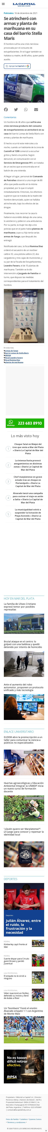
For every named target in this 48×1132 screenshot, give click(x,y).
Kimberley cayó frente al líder (15, 945)
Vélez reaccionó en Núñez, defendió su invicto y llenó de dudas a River (16, 996)
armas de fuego (11, 351)
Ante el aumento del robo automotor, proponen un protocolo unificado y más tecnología (23, 687)
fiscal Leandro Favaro (14, 358)
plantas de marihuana (14, 362)
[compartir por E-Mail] (39, 109)
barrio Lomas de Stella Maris (17, 353)
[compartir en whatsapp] (29, 109)
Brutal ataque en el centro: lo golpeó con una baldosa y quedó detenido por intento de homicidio (23, 644)
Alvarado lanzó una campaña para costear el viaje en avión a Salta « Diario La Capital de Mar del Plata (25, 498)
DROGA (8, 355)
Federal (39, 1019)
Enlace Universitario (34, 752)
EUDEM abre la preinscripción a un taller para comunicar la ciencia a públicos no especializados (23, 740)
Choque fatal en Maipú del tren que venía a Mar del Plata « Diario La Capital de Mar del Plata (26, 449)
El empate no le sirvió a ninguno (15, 977)
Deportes (9, 915)
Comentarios (10, 117)
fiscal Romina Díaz (12, 360)
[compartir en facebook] (9, 109)
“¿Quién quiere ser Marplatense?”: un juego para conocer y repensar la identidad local (24, 831)
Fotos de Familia (12, 1119)
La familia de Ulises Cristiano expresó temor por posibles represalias (20, 606)
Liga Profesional (11, 973)
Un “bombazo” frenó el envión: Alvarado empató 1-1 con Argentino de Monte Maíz (23, 1011)
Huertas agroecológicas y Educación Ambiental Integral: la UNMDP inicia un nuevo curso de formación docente (24, 787)
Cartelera (23, 1119)
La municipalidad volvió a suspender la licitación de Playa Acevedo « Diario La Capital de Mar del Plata (24, 514)
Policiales (9, 13)
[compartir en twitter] (19, 109)
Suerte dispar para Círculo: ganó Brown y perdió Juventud (16, 961)
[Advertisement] (24, 390)
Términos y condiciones (16, 1122)
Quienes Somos (35, 1119)
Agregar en (17, 66)
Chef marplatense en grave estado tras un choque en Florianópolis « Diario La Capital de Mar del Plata (25, 481)
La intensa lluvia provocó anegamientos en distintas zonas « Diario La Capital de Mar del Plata (25, 465)
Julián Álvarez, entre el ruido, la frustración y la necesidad (23, 926)
